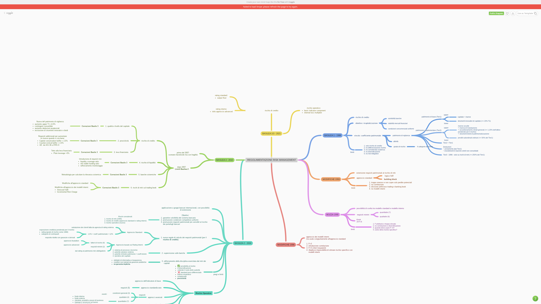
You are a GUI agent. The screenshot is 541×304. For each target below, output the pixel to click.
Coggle (292, 2)
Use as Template (525, 8)
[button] (535, 298)
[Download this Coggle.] (513, 8)
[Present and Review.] (507, 8)
